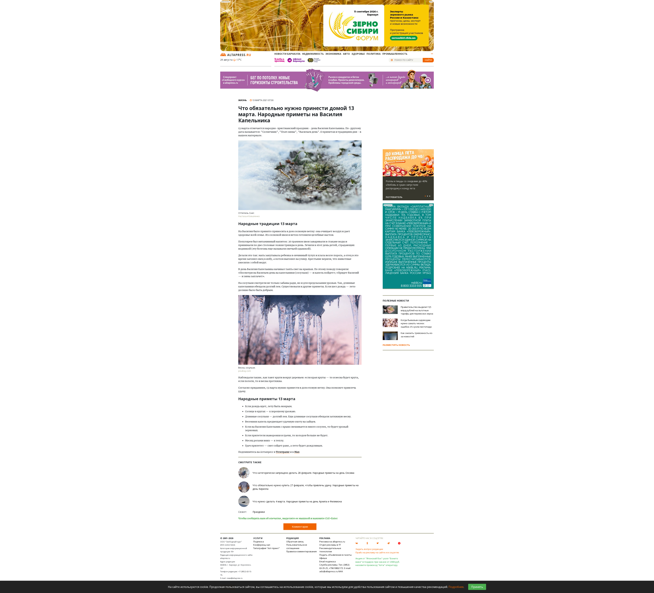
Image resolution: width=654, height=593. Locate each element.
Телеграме (283, 451)
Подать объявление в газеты (335, 554)
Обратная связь (295, 541)
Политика (374, 53)
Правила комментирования (301, 551)
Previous (386, 163)
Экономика (333, 53)
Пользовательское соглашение (296, 546)
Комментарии (300, 526)
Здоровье (358, 53)
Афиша (323, 558)
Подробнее (456, 587)
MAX (340, 571)
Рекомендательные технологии (330, 550)
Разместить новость (396, 344)
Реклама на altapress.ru (332, 541)
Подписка (258, 541)
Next (430, 163)
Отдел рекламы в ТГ (330, 544)
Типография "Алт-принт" (266, 548)
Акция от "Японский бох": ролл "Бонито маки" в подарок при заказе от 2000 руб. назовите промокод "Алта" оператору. (377, 562)
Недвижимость (313, 53)
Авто (346, 53)
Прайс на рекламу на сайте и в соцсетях (377, 552)
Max (296, 451)
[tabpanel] (408, 176)
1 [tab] (425, 196)
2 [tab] (427, 196)
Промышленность (394, 53)
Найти (428, 59)
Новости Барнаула (287, 53)
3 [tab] (430, 196)
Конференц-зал (261, 544)
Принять (477, 587)
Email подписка (327, 561)
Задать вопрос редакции (369, 549)
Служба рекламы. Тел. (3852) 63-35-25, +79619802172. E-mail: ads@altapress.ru (335, 568)
